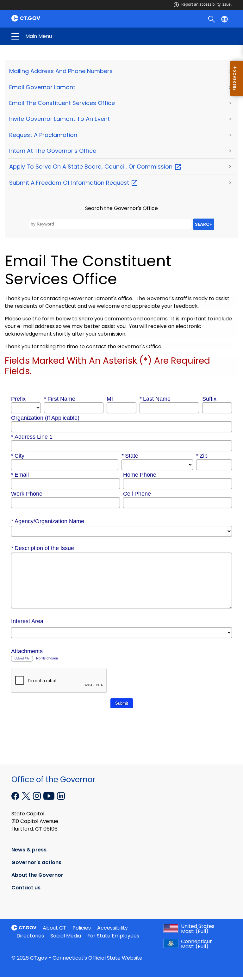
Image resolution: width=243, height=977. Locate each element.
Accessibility (112, 927)
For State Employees (113, 935)
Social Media (65, 935)
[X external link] (27, 795)
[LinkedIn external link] (61, 795)
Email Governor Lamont (42, 87)
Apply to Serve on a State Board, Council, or (91, 166)
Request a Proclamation (43, 135)
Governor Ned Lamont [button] (72, 36)
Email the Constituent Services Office (62, 103)
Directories (30, 935)
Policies (81, 927)
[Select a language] (225, 18)
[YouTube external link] (49, 795)
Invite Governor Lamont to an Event (59, 119)
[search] (212, 18)
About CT (54, 927)
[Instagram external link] (37, 795)
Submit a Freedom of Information (70, 183)
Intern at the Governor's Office (52, 151)
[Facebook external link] (16, 795)
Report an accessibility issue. (206, 4)
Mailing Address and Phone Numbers (61, 71)
